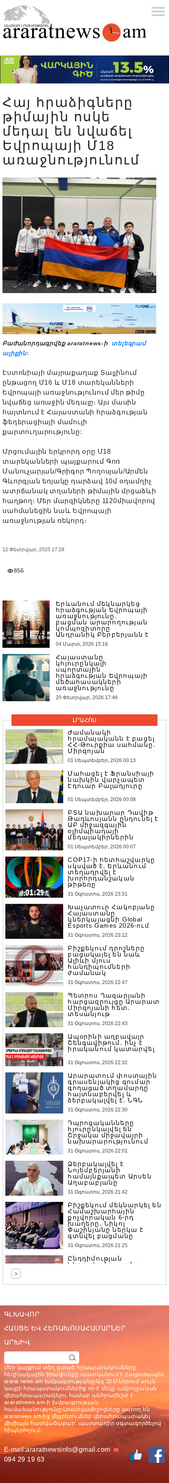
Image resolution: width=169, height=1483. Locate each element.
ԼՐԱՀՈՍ (84, 720)
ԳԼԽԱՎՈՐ (21, 1314)
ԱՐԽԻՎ (17, 1342)
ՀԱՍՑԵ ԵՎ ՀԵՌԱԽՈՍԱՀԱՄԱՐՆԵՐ (65, 1328)
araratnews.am (24, 1402)
